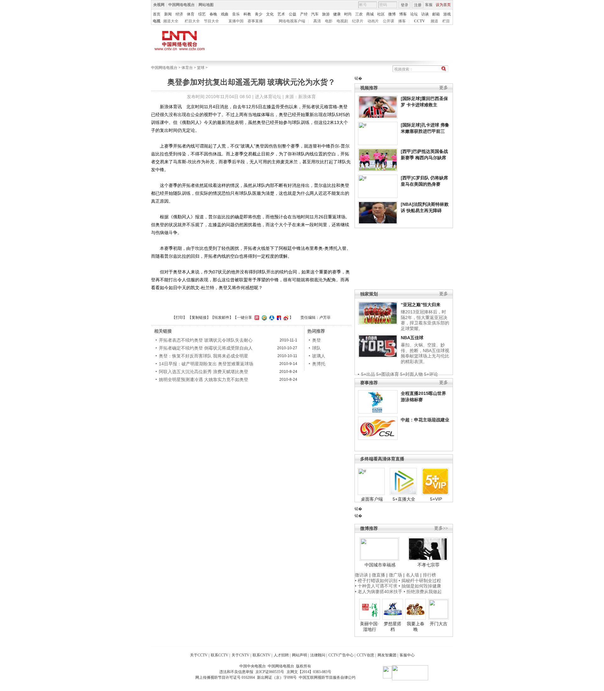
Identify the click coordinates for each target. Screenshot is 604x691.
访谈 (425, 14)
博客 (403, 14)
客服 (429, 5)
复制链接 (199, 317)
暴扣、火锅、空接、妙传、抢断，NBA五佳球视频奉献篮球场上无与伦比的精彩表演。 (425, 353)
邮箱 (436, 14)
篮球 (200, 67)
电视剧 (342, 21)
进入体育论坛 (268, 96)
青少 (258, 14)
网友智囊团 (387, 655)
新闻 (168, 14)
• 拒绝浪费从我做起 (423, 591)
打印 (179, 317)
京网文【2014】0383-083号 (309, 672)
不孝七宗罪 (428, 564)
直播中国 (235, 21)
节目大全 (211, 21)
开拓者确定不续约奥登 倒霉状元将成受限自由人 (206, 348)
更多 (443, 87)
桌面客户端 (372, 499)
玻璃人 (318, 355)
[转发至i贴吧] (278, 317)
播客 (402, 21)
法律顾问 (317, 655)
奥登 (316, 340)
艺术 (281, 14)
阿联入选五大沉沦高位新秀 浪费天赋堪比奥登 (203, 371)
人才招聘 (281, 655)
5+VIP (436, 499)
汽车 (315, 14)
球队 (316, 348)
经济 (179, 14)
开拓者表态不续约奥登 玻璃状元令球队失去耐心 (206, 340)
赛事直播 (255, 21)
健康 (337, 14)
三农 (359, 14)
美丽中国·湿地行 (369, 626)
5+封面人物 (411, 374)
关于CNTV (240, 655)
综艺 (202, 14)
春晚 (213, 14)
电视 (156, 21)
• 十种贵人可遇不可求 (377, 585)
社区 (381, 14)
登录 (404, 5)
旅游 (326, 14)
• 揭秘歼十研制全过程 (420, 580)
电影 (329, 21)
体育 (190, 14)
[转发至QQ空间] (263, 317)
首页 (156, 14)
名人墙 (412, 574)
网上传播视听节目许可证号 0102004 (225, 677)
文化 (270, 14)
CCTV (419, 21)
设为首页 (443, 5)
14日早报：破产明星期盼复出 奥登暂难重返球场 (206, 363)
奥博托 (318, 363)
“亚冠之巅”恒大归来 (420, 304)
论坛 (414, 14)
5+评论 (431, 374)
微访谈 (361, 574)
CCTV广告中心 (341, 655)
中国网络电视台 (181, 5)
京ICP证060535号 (269, 672)
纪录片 (357, 21)
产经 (304, 14)
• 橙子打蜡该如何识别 (376, 580)
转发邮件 (221, 317)
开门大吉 (438, 623)
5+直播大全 (404, 499)
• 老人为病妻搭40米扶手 (378, 591)
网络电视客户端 (292, 21)
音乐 (236, 14)
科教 (247, 14)
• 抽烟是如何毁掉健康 (420, 585)
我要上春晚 (415, 626)
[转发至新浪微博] (285, 317)
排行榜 (429, 574)
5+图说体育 (387, 374)
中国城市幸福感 (380, 564)
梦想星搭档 (392, 626)
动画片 (373, 21)
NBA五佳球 (412, 337)
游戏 (447, 14)
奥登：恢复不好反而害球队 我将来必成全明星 (203, 355)
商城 (370, 14)
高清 (317, 21)
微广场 (395, 574)
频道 (434, 21)
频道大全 (170, 21)
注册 (418, 5)
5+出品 (368, 374)
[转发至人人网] (271, 317)
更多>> (441, 528)
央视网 (159, 5)
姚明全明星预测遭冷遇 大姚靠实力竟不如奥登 (203, 379)
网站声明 (299, 655)
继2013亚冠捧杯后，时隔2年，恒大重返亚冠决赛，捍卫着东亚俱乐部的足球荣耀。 (425, 320)
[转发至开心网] (256, 317)
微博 (392, 14)
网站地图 (206, 5)
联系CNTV (262, 655)
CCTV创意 (365, 655)
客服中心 (407, 655)
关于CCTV (199, 655)
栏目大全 (192, 21)
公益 (292, 14)
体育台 (187, 67)
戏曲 (224, 14)
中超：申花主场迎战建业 (425, 419)
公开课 (388, 21)
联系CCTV (219, 655)
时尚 (348, 14)
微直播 (378, 574)
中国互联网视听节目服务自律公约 (327, 677)
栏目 (446, 21)
